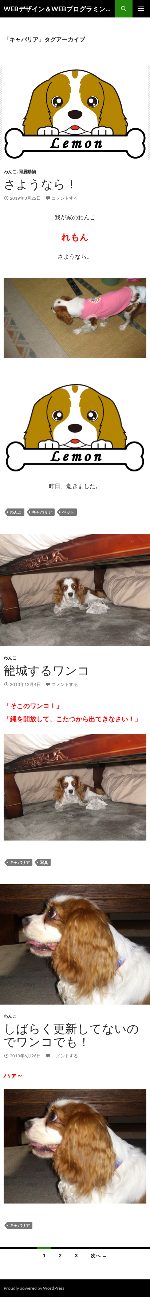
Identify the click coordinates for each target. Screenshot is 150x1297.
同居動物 (27, 171)
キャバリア (42, 512)
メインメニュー (141, 8)
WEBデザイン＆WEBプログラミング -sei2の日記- (59, 9)
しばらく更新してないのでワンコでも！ (71, 1035)
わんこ (10, 171)
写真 (44, 862)
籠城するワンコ (47, 670)
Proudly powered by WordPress (34, 1288)
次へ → (99, 1255)
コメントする (65, 198)
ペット (68, 512)
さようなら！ (41, 183)
